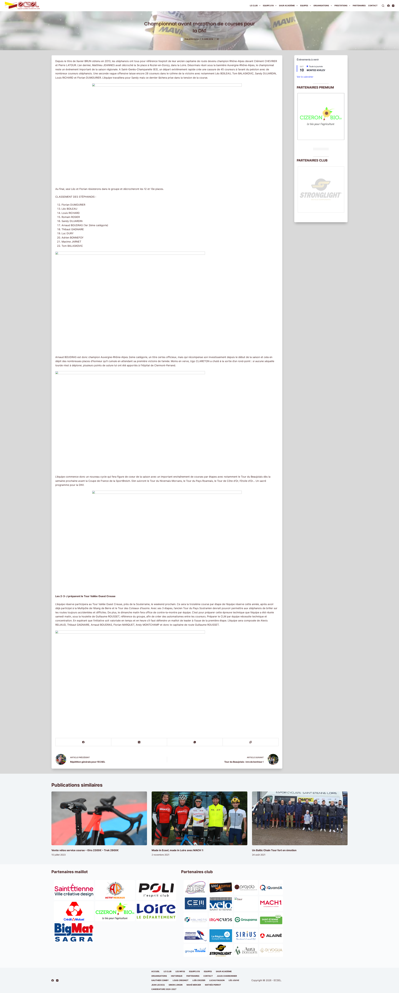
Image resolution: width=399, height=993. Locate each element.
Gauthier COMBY (160, 980)
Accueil (155, 971)
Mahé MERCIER (194, 985)
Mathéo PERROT (213, 985)
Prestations (340, 5)
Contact (372, 5)
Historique (176, 976)
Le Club (254, 5)
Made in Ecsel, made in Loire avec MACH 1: (178, 850)
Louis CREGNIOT (180, 980)
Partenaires (359, 5)
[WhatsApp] (195, 742)
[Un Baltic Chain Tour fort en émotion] (300, 818)
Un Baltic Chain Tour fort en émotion (274, 850)
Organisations (321, 5)
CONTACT (208, 976)
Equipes (304, 5)
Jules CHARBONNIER (227, 976)
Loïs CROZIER (198, 980)
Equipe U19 (268, 5)
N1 (218, 39)
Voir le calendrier (305, 76)
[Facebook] (388, 6)
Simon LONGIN (176, 985)
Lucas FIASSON (217, 980)
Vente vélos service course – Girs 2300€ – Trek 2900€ (85, 850)
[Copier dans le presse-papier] (251, 742)
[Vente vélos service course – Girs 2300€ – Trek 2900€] (99, 818)
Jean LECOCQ (158, 985)
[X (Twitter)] (139, 742)
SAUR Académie (287, 5)
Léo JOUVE (234, 980)
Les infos (180, 971)
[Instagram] (393, 6)
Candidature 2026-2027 (163, 989)
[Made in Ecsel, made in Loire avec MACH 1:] (199, 818)
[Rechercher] (383, 6)
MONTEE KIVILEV (316, 70)
